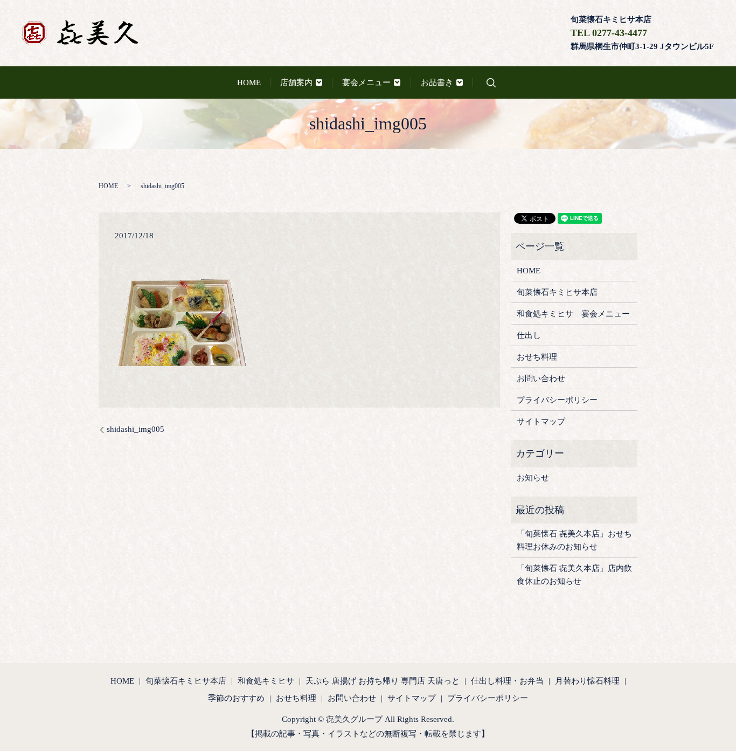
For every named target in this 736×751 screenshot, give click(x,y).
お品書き (437, 82)
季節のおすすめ (236, 698)
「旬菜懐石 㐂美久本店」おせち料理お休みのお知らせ (574, 540)
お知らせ (533, 477)
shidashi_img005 (135, 429)
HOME (249, 82)
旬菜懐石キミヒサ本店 (557, 292)
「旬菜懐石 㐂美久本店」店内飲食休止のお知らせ (574, 574)
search (491, 83)
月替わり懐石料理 (587, 681)
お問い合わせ (541, 378)
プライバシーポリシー (557, 400)
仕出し (529, 335)
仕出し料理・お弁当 (507, 681)
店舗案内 (296, 82)
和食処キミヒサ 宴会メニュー (573, 313)
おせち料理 (537, 357)
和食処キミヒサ (266, 681)
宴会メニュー (366, 82)
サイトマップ (541, 421)
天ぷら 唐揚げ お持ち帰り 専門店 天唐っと (382, 681)
